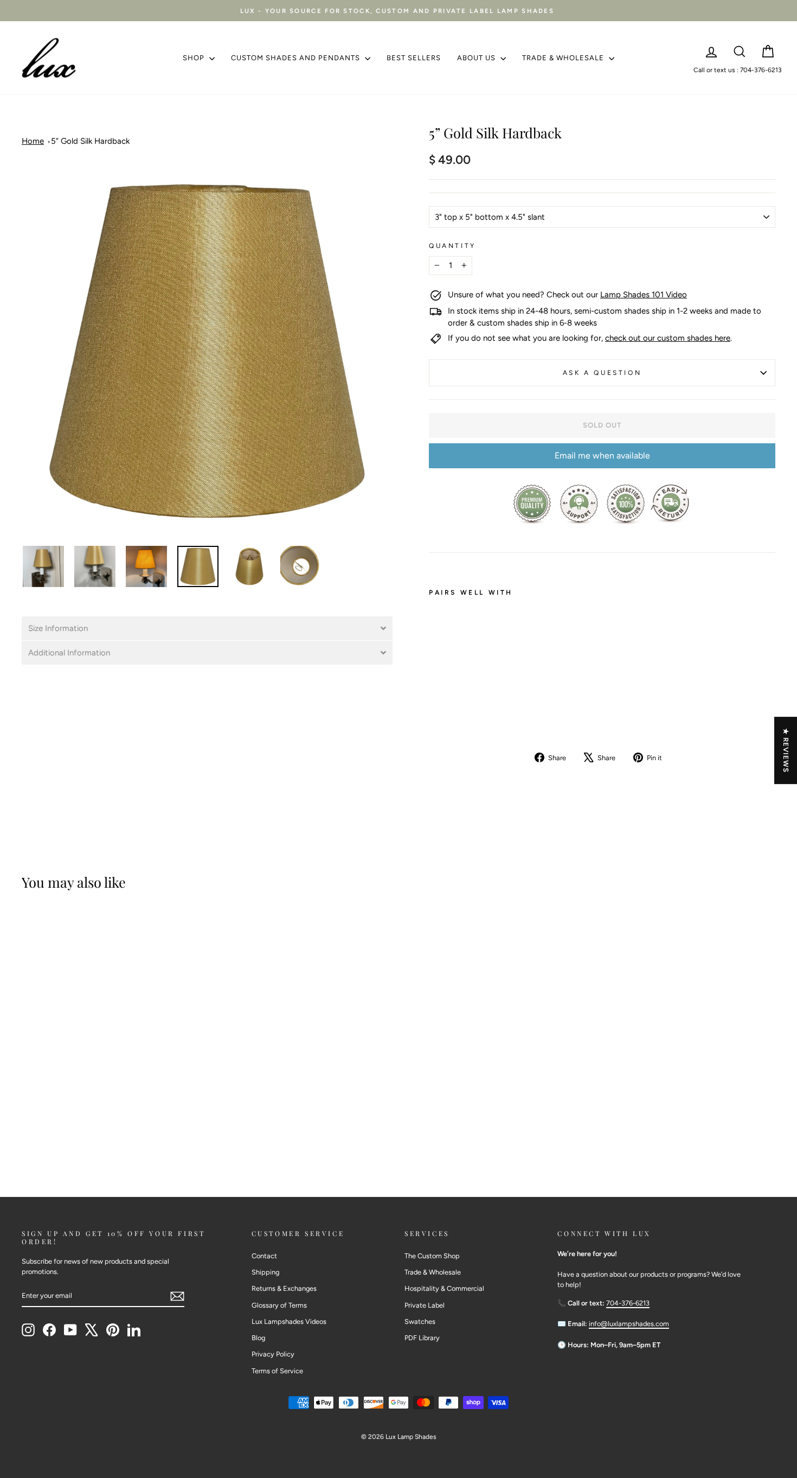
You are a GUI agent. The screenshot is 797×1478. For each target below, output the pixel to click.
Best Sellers (414, 58)
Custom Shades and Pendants (296, 58)
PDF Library (422, 1338)
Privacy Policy (273, 1354)
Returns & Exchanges (284, 1288)
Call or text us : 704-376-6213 (737, 70)
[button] (207, 628)
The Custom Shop (432, 1256)
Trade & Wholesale (564, 58)
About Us (477, 58)
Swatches (419, 1321)
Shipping (265, 1272)
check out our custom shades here (667, 338)
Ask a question (602, 373)
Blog (258, 1338)
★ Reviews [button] (786, 750)
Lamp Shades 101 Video (643, 295)
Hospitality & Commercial (444, 1288)
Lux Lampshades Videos (289, 1321)
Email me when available (602, 455)
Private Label (424, 1305)
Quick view (399, 1085)
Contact (264, 1256)
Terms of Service (277, 1371)
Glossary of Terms (279, 1305)
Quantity (452, 246)
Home (33, 141)
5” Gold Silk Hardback (90, 141)
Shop (195, 58)
